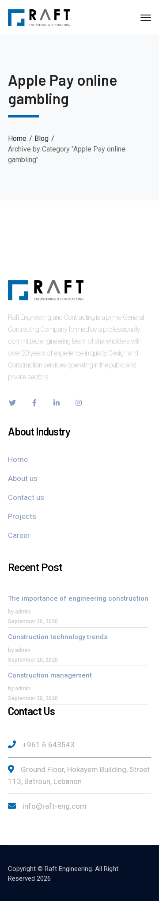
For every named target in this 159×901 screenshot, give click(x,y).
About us (23, 478)
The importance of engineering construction (78, 598)
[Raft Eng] (39, 17)
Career (19, 535)
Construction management (50, 675)
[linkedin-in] (56, 402)
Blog (41, 138)
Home (17, 138)
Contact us (26, 497)
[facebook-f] (34, 402)
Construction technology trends (57, 637)
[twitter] (12, 402)
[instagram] (78, 402)
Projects (22, 516)
